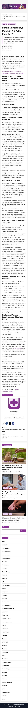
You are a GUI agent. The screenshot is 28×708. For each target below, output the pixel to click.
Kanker (4, 588)
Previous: (13, 429)
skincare (4, 679)
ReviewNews (10, 706)
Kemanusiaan (5, 602)
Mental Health (5, 632)
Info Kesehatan (6, 585)
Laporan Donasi (6, 618)
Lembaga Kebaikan (7, 622)
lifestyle (4, 625)
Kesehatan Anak (11, 24)
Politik (3, 655)
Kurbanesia (5, 612)
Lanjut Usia (5, 615)
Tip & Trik (4, 685)
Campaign (4, 561)
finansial (4, 578)
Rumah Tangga (6, 669)
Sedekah (4, 672)
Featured (5, 24)
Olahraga (4, 638)
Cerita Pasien (5, 565)
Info (3, 581)
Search (22, 531)
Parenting (4, 645)
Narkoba (4, 635)
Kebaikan (4, 595)
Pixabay (11, 391)
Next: (12, 436)
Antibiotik (4, 545)
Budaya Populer (6, 558)
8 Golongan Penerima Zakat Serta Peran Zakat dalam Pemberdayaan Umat (13, 494)
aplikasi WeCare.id (17, 348)
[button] (3, 423)
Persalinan (5, 652)
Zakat (10, 461)
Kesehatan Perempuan (8, 608)
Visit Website (8, 418)
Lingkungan (5, 628)
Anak (3, 541)
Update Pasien (6, 692)
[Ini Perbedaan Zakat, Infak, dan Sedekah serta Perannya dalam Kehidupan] (14, 456)
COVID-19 (4, 568)
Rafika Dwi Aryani (8, 46)
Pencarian (5, 526)
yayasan (4, 695)
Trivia (3, 689)
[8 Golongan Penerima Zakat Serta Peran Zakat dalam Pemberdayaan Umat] (14, 482)
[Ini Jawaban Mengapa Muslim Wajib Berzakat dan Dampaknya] (14, 508)
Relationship (5, 665)
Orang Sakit (5, 642)
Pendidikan (5, 648)
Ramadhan (5, 658)
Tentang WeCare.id (7, 682)
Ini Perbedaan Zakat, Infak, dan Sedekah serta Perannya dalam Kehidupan (12, 467)
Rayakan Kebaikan (6, 662)
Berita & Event (5, 555)
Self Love (4, 675)
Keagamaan (5, 591)
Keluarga (4, 598)
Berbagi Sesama (6, 551)
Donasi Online (5, 571)
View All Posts (19, 418)
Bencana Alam (5, 548)
